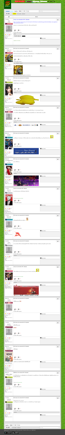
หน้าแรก (5, 430)
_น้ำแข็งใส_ (17, 63)
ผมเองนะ (9, 324)
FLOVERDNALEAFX (9, 161)
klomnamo (21, 63)
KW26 (9, 242)
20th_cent (9, 190)
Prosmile (9, 134)
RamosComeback (9, 109)
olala (14, 63)
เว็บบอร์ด (24, 430)
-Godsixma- (9, 399)
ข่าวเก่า (8, 430)
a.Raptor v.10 (9, 50)
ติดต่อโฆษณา (34, 430)
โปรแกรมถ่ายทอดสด (13, 430)
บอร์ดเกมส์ (23, 13)
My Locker (43, 38)
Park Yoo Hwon (9, 347)
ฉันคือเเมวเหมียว (9, 374)
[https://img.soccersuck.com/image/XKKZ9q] (26, 104)
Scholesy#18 (9, 268)
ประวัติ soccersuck (28, 430)
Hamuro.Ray (9, 216)
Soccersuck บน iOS (19, 382)
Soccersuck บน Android (20, 198)
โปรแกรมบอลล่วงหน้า (19, 430)
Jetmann (8, 299)
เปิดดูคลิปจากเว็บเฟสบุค (17, 40)
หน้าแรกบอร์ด (19, 13)
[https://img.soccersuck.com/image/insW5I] (18, 238)
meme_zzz (9, 79)
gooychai (15, 92)
